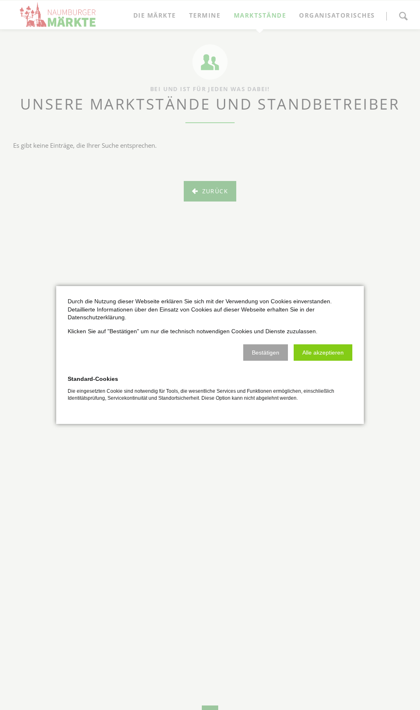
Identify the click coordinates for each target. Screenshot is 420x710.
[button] (265, 352)
